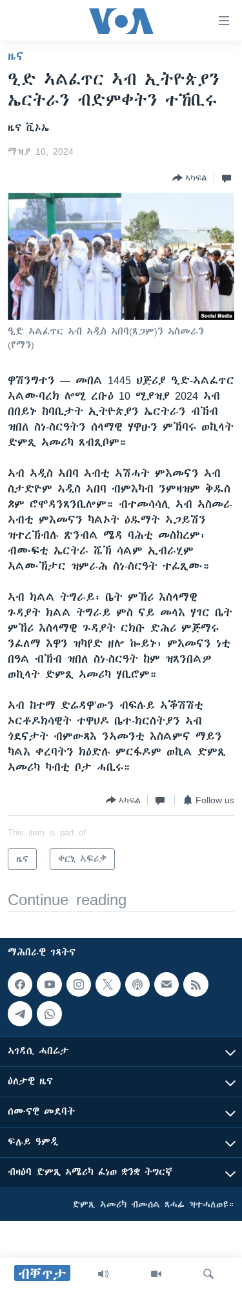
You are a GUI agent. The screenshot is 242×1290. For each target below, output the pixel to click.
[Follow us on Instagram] (78, 984)
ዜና (16, 56)
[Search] (208, 1274)
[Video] (156, 1274)
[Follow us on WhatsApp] (49, 1014)
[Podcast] (137, 984)
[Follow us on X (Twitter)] (108, 984)
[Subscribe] (166, 984)
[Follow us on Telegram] (20, 1014)
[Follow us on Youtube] (49, 984)
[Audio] (103, 1274)
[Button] (189, 178)
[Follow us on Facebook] (20, 984)
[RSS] (195, 984)
